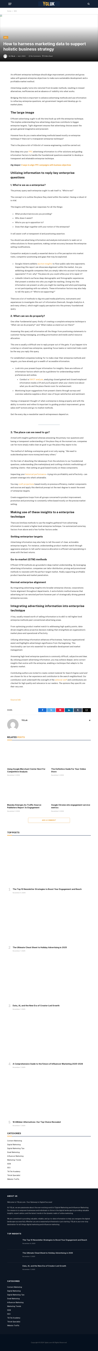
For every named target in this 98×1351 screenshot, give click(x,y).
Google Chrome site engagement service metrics (70, 806)
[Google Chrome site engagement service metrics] (71, 790)
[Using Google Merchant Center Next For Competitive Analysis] (27, 754)
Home (9, 11)
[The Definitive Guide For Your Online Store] (71, 754)
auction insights (45, 264)
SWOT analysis (36, 379)
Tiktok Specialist (13, 1175)
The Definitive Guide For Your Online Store (68, 770)
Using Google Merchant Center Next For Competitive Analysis (26, 770)
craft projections (26, 484)
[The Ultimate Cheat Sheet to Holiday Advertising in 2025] (49, 920)
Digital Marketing (14, 1145)
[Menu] (9, 4)
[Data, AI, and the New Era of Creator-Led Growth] (49, 978)
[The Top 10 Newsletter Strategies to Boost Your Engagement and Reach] (49, 862)
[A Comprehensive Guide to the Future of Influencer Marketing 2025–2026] (49, 1037)
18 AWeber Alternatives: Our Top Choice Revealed (37, 1122)
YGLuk (13, 56)
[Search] (88, 4)
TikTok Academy (13, 1171)
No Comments (36, 56)
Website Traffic (13, 1179)
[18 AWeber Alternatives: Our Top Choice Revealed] (49, 1095)
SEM (9, 1164)
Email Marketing (13, 1152)
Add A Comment (49, 820)
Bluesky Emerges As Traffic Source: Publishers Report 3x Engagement (24, 806)
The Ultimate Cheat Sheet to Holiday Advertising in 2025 (40, 947)
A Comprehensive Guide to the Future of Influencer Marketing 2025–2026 (48, 1064)
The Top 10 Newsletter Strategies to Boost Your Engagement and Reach (47, 889)
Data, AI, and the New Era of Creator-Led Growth (36, 1005)
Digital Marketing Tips (15, 1148)
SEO (15, 11)
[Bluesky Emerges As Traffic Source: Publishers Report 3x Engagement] (27, 790)
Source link (16, 700)
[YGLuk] (49, 3)
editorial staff (61, 680)
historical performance (35, 474)
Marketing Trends (14, 1160)
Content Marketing (14, 1141)
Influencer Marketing (15, 1156)
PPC (31, 151)
